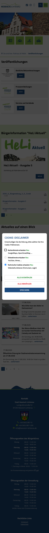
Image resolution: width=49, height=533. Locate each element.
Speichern (24, 290)
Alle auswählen (24, 277)
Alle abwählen (24, 283)
